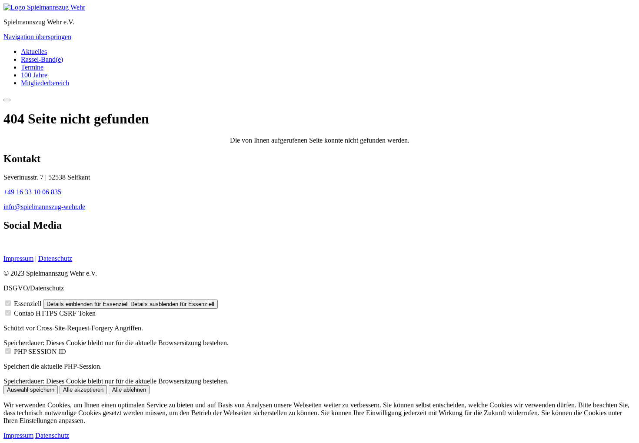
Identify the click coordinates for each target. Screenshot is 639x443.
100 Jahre (34, 75)
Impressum (18, 258)
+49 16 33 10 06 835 (32, 192)
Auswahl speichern (30, 389)
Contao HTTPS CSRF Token (55, 313)
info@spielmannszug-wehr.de (44, 206)
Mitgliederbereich (45, 83)
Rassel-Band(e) (42, 59)
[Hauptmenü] (6, 100)
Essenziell (27, 303)
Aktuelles (34, 51)
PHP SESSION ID (40, 351)
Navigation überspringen (37, 36)
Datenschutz (55, 258)
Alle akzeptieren (83, 389)
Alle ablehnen (129, 389)
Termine (32, 67)
